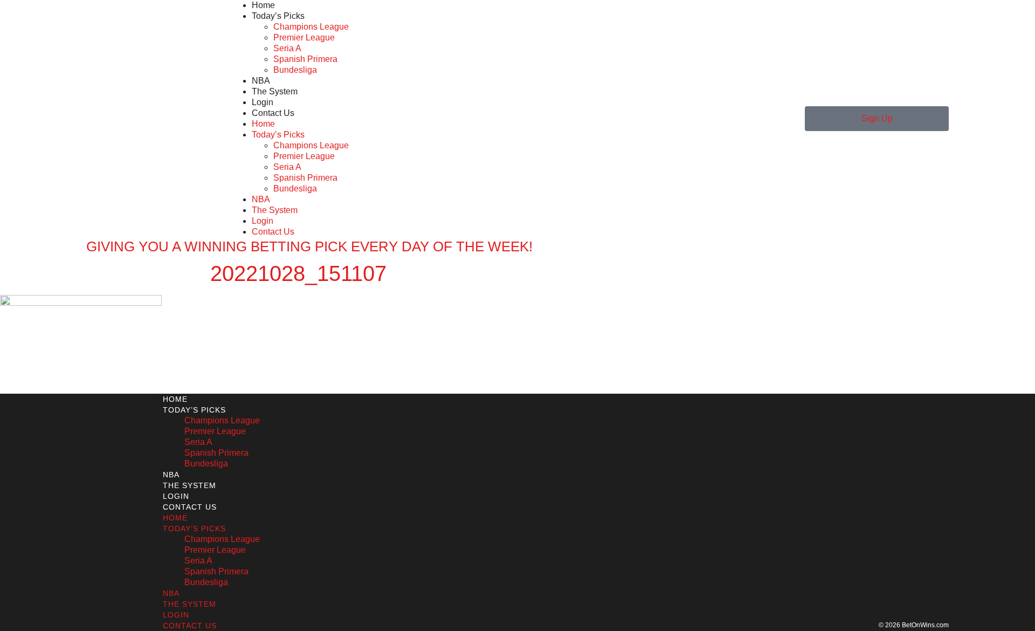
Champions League (311, 26)
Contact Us (273, 113)
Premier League (304, 37)
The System (275, 91)
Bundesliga (295, 69)
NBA (261, 80)
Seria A (287, 48)
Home (263, 5)
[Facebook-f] (110, 513)
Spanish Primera (305, 59)
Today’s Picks (278, 15)
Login (262, 102)
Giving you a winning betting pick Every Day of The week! (309, 246)
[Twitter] (90, 513)
